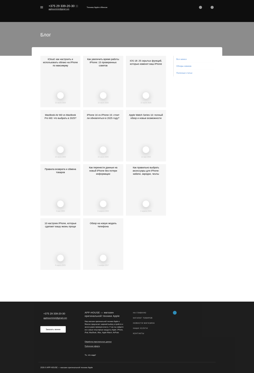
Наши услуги (140, 328)
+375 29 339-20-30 (62, 6)
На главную (139, 313)
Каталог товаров (142, 318)
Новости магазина (144, 323)
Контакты (138, 333)
